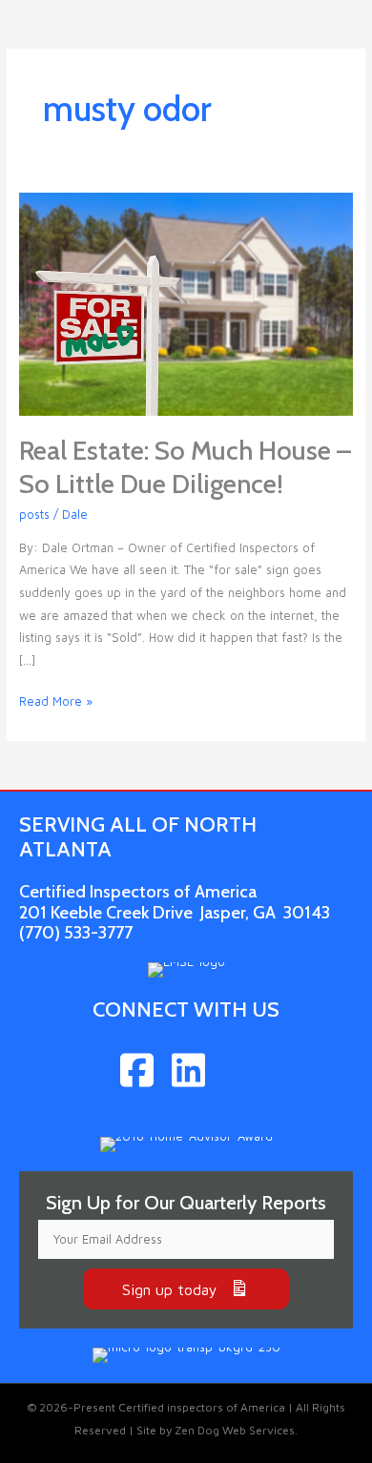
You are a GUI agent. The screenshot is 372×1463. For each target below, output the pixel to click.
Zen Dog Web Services (235, 1430)
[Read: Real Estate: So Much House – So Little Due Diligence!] (186, 303)
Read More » (56, 703)
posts (34, 514)
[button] (186, 1288)
